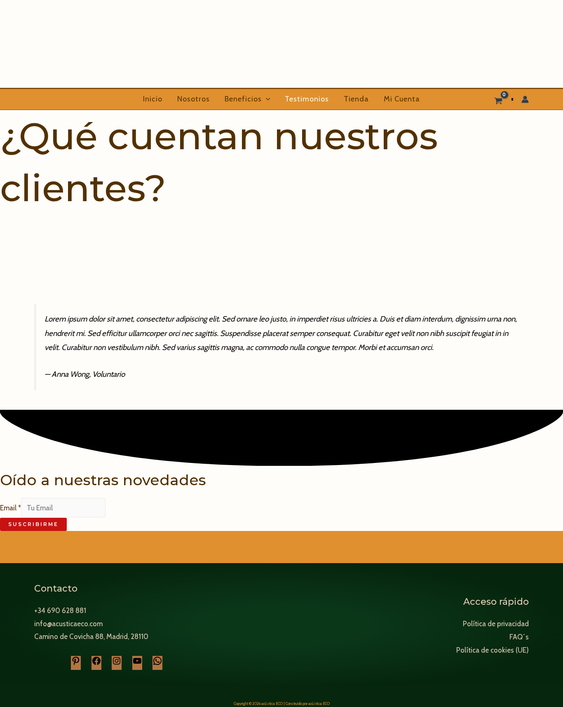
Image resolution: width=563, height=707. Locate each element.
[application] (266, 99)
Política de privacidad (496, 624)
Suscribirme (33, 524)
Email (10, 508)
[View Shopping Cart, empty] (498, 99)
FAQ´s (519, 637)
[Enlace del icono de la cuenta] (525, 99)
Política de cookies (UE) (492, 650)
